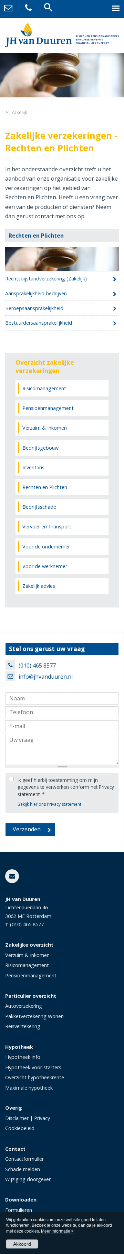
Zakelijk (19, 112)
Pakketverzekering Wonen (34, 1016)
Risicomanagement (27, 965)
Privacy (42, 1118)
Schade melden (22, 1169)
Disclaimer (17, 1118)
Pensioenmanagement (30, 975)
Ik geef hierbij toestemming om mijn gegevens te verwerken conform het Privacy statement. (66, 787)
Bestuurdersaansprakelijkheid (38, 322)
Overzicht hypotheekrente (34, 1077)
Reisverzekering (22, 1026)
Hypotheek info (22, 1057)
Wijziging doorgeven (28, 1179)
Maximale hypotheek (29, 1087)
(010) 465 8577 (37, 665)
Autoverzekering (23, 1006)
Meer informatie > (57, 1231)
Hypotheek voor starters (33, 1067)
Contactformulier (24, 1159)
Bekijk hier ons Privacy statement (49, 804)
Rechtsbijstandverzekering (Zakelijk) (46, 278)
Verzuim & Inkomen (27, 955)
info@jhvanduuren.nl (46, 676)
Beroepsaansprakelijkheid (34, 308)
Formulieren (18, 1210)
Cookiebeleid (19, 1128)
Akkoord (22, 1244)
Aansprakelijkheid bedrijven (36, 293)
